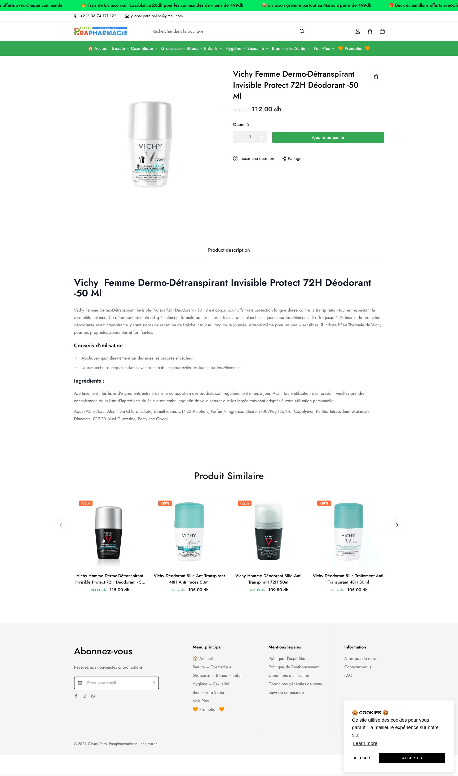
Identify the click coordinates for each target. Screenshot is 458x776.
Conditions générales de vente (295, 684)
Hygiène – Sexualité (245, 48)
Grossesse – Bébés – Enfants (189, 48)
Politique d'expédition (287, 658)
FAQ (348, 675)
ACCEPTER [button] (412, 758)
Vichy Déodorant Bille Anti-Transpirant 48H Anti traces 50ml (189, 579)
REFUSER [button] (361, 758)
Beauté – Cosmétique (132, 48)
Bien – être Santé (288, 48)
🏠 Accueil (98, 48)
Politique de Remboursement (293, 667)
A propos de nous (360, 658)
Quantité (241, 124)
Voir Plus (321, 48)
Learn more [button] (365, 743)
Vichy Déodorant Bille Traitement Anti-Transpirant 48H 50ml (348, 579)
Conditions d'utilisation (288, 675)
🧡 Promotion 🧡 (354, 48)
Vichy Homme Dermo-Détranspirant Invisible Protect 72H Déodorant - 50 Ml (109, 579)
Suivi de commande (286, 692)
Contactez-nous (357, 667)
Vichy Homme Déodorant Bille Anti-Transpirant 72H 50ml (268, 579)
